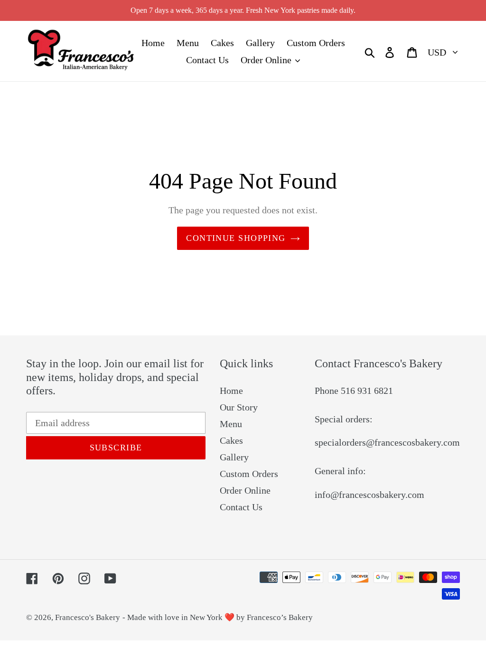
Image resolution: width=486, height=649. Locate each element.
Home (231, 390)
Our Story (239, 407)
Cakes (231, 440)
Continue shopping (235, 238)
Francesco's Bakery (87, 617)
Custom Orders (249, 473)
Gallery (234, 457)
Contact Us (241, 507)
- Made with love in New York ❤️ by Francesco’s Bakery (217, 617)
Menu (231, 424)
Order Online (245, 490)
